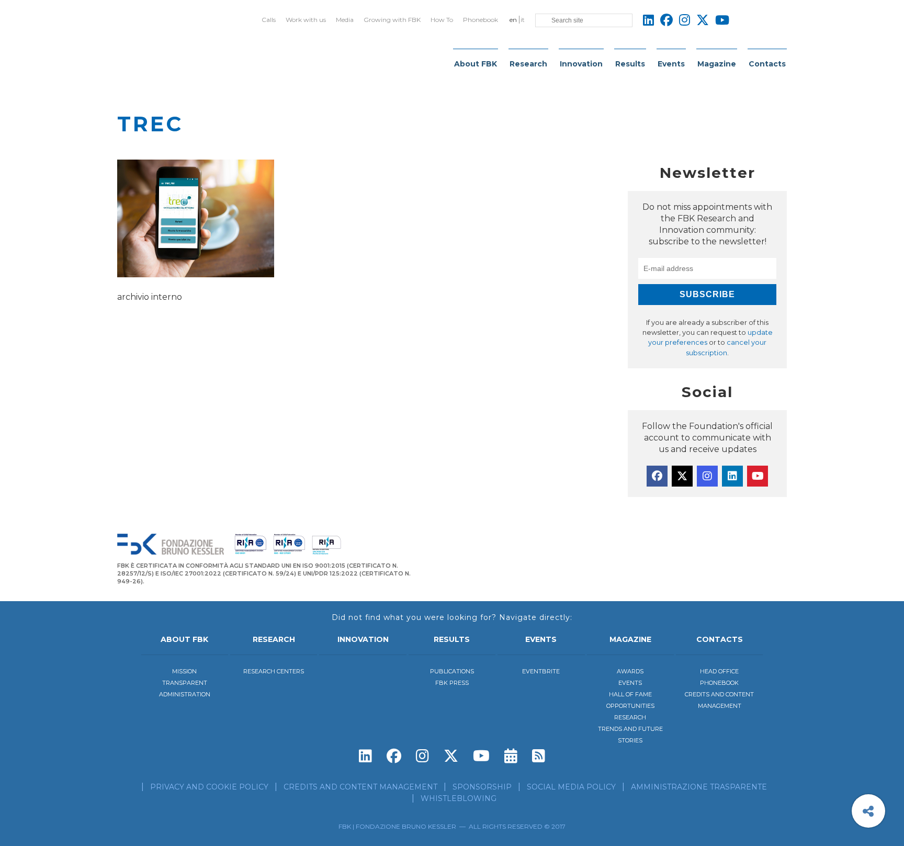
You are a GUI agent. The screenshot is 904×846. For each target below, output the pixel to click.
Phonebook (480, 20)
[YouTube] (757, 476)
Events (671, 64)
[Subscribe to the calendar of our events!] (510, 756)
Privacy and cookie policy (209, 787)
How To (442, 20)
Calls (269, 20)
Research (528, 64)
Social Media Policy (571, 787)
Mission (184, 671)
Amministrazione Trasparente (699, 787)
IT (523, 20)
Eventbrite (541, 671)
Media (345, 20)
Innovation (581, 64)
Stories (630, 740)
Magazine (716, 64)
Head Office (719, 671)
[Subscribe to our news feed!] (538, 756)
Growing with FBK (392, 20)
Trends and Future (630, 728)
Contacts (767, 64)
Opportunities (630, 705)
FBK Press (452, 682)
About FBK (475, 64)
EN (513, 20)
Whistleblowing (458, 798)
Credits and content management (360, 787)
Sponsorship (482, 787)
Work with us (306, 20)
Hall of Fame (630, 694)
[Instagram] (707, 476)
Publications (452, 671)
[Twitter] (682, 476)
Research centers (273, 671)
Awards (630, 671)
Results (630, 64)
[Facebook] (657, 476)
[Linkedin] (732, 476)
